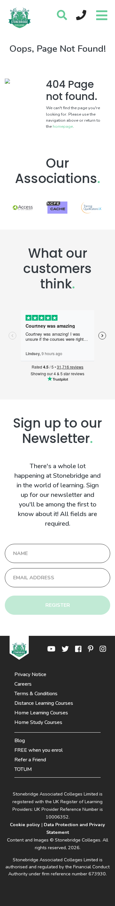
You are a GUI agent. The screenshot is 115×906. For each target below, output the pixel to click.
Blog (19, 740)
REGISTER (57, 605)
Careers (23, 684)
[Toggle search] (62, 15)
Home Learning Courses (41, 712)
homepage (63, 126)
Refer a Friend (30, 759)
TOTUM (23, 769)
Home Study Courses (38, 722)
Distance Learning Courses (43, 703)
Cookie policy (25, 824)
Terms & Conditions (35, 693)
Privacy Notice (30, 674)
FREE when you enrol (38, 750)
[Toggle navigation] (101, 13)
